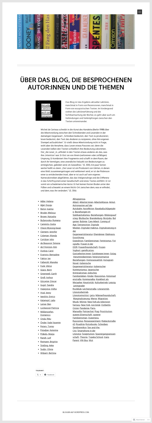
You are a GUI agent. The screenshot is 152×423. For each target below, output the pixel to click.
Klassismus (99, 276)
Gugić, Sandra (47, 285)
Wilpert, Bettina (48, 353)
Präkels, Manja (47, 334)
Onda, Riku (45, 318)
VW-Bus (84, 340)
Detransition (83, 224)
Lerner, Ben (45, 304)
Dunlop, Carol (46, 250)
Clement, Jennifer (48, 231)
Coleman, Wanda (48, 235)
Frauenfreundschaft (88, 247)
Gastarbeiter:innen (82, 253)
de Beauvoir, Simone (50, 243)
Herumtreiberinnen (82, 256)
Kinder (90, 276)
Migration (103, 298)
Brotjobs (107, 218)
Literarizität (103, 289)
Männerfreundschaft (105, 295)
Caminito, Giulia (48, 224)
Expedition (78, 240)
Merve (94, 298)
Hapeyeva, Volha (48, 289)
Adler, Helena (46, 201)
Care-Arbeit (93, 221)
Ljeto (92, 295)
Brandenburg (96, 218)
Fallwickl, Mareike (49, 262)
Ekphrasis (110, 234)
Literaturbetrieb (80, 292)
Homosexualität (94, 260)
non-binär (95, 305)
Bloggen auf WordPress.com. (76, 412)
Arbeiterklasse (101, 202)
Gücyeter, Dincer (48, 281)
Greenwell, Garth (48, 273)
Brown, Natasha (48, 216)
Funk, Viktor (46, 266)
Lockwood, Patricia (49, 308)
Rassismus (78, 321)
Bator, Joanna (46, 209)
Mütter (83, 301)
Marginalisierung (81, 298)
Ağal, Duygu (46, 205)
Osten (76, 308)
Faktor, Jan (45, 258)
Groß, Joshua (46, 277)
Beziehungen (97, 215)
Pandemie (84, 308)
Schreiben (103, 324)
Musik (76, 301)
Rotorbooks (91, 324)
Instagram (46, 115)
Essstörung (78, 237)
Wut (91, 340)
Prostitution (106, 311)
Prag (97, 311)
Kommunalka (88, 279)
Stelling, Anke (47, 345)
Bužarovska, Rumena (50, 220)
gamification (87, 250)
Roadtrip (80, 324)
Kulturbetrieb (101, 282)
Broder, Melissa (48, 212)
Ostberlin (105, 305)
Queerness (93, 317)
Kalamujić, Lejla (47, 300)
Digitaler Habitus (89, 227)
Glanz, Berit (46, 270)
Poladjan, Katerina (49, 330)
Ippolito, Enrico (47, 296)
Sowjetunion (88, 334)
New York (85, 305)
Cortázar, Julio (47, 239)
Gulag (113, 253)
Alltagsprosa (79, 199)
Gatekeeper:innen (100, 253)
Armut (112, 202)
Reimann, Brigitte (49, 341)
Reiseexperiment (92, 321)
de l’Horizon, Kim (48, 247)
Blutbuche (84, 218)
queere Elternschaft (82, 314)
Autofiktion (88, 208)
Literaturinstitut (81, 295)
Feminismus (105, 240)
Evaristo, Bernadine (49, 254)
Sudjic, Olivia (46, 349)
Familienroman (91, 240)
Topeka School (95, 337)
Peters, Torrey (47, 326)
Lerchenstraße (89, 289)
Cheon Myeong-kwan (50, 228)
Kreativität (88, 282)
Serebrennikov (79, 327)
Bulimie (83, 221)
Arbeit (76, 202)
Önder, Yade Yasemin (50, 322)
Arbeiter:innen (86, 202)
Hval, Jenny (45, 292)
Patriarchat (88, 311)
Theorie (84, 337)
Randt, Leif (45, 337)
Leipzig (112, 282)
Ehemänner (99, 234)
